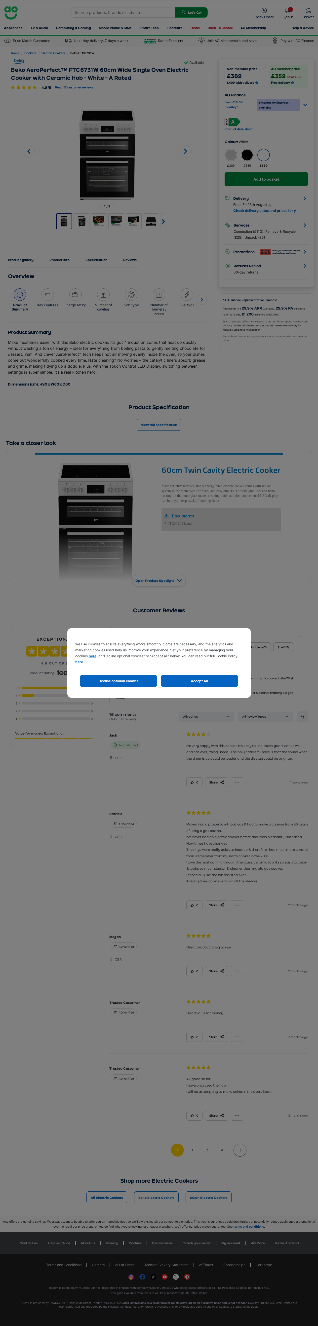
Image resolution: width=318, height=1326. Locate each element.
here (92, 656)
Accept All (199, 681)
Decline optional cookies (118, 681)
